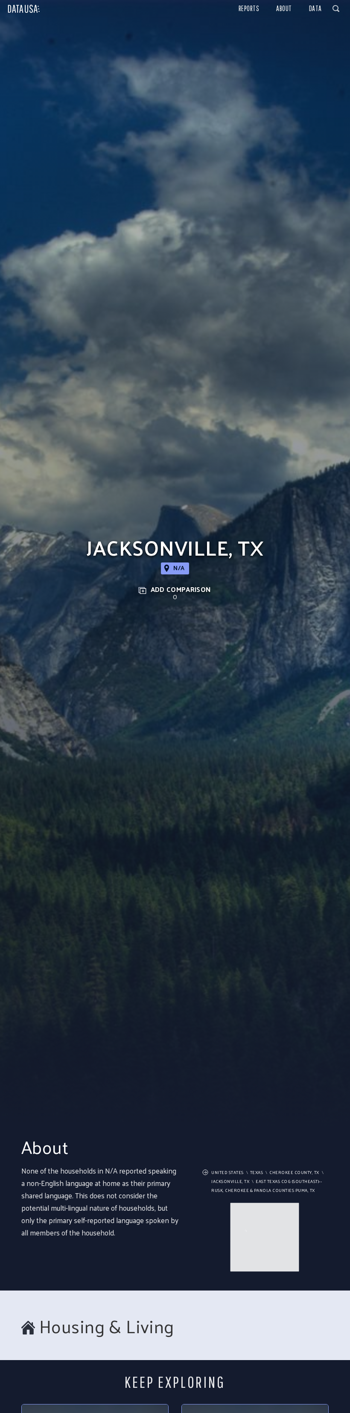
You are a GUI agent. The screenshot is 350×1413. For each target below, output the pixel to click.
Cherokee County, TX (294, 1172)
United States (227, 1172)
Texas (256, 1172)
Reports (249, 8)
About (284, 8)
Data (315, 8)
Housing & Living (106, 1326)
